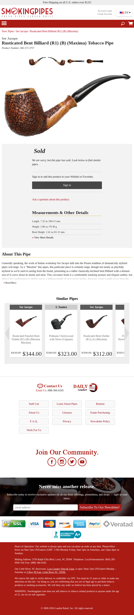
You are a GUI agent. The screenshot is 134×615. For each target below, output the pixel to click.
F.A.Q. (34, 421)
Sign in (67, 185)
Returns (100, 403)
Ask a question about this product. (51, 199)
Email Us (41, 390)
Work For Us (34, 430)
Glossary (67, 412)
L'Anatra (61, 307)
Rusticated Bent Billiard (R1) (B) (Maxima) (54, 31)
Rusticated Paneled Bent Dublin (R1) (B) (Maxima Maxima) (26, 339)
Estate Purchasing (100, 412)
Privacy (67, 421)
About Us (33, 412)
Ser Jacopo (22, 31)
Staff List (34, 403)
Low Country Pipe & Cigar (60, 569)
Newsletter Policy (100, 421)
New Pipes (8, 31)
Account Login (105, 11)
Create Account (105, 14)
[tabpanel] (26, 331)
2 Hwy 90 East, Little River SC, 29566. (46, 572)
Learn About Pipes (67, 403)
